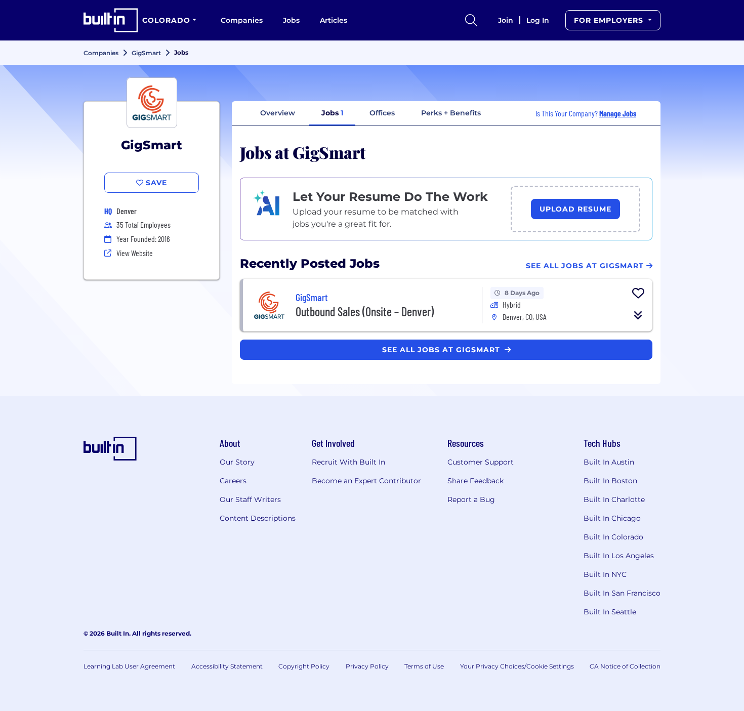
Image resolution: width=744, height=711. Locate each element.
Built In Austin (609, 462)
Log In (537, 20)
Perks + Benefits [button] (451, 112)
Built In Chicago (612, 518)
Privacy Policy (367, 666)
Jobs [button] (332, 112)
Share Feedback (475, 480)
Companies (242, 20)
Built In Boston (610, 480)
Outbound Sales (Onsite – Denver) (365, 311)
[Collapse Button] (638, 315)
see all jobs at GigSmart (442, 349)
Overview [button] (277, 112)
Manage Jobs (617, 113)
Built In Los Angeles (619, 555)
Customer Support (480, 462)
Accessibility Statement (227, 666)
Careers (233, 480)
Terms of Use (424, 666)
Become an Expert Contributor (366, 480)
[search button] (471, 20)
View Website (134, 253)
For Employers (610, 20)
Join (505, 20)
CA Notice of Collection (625, 666)
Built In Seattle (610, 611)
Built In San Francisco (622, 593)
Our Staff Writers (250, 499)
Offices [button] (382, 112)
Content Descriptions (258, 518)
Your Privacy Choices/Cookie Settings (517, 666)
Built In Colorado (613, 536)
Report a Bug (471, 499)
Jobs (291, 20)
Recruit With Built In (348, 462)
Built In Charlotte (614, 499)
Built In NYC (605, 574)
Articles (333, 20)
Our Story (237, 462)
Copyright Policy (303, 666)
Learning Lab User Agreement (129, 666)
